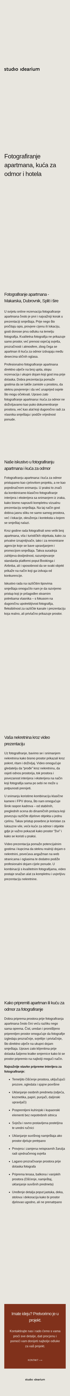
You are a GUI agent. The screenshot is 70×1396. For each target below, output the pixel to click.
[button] (57, 70)
